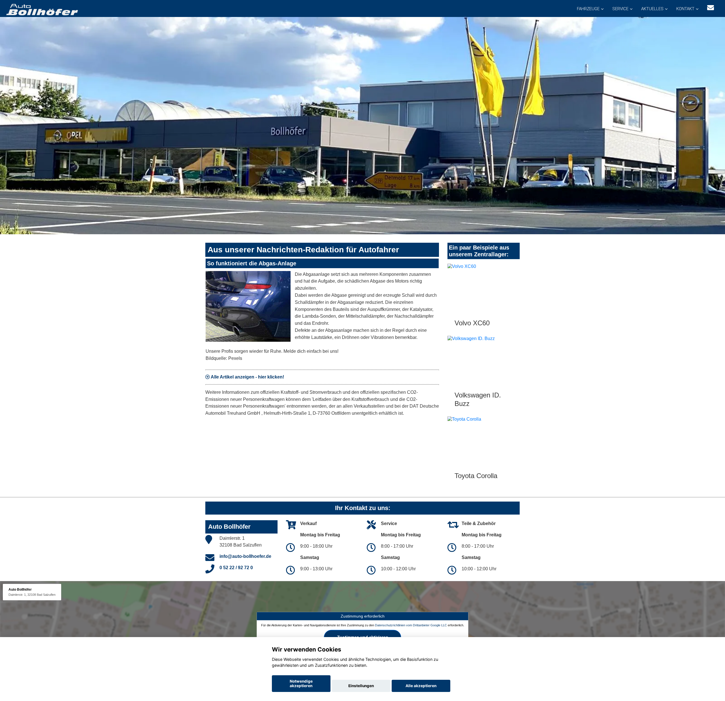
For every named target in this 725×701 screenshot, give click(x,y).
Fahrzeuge (588, 8)
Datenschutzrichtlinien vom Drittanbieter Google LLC (411, 625)
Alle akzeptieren (421, 685)
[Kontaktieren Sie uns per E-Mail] (710, 8)
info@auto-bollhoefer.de (245, 556)
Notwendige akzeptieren (301, 683)
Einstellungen (361, 685)
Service (620, 8)
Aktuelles (652, 8)
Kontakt (685, 8)
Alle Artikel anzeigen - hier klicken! (247, 377)
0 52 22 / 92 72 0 (236, 567)
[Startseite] (41, 9)
